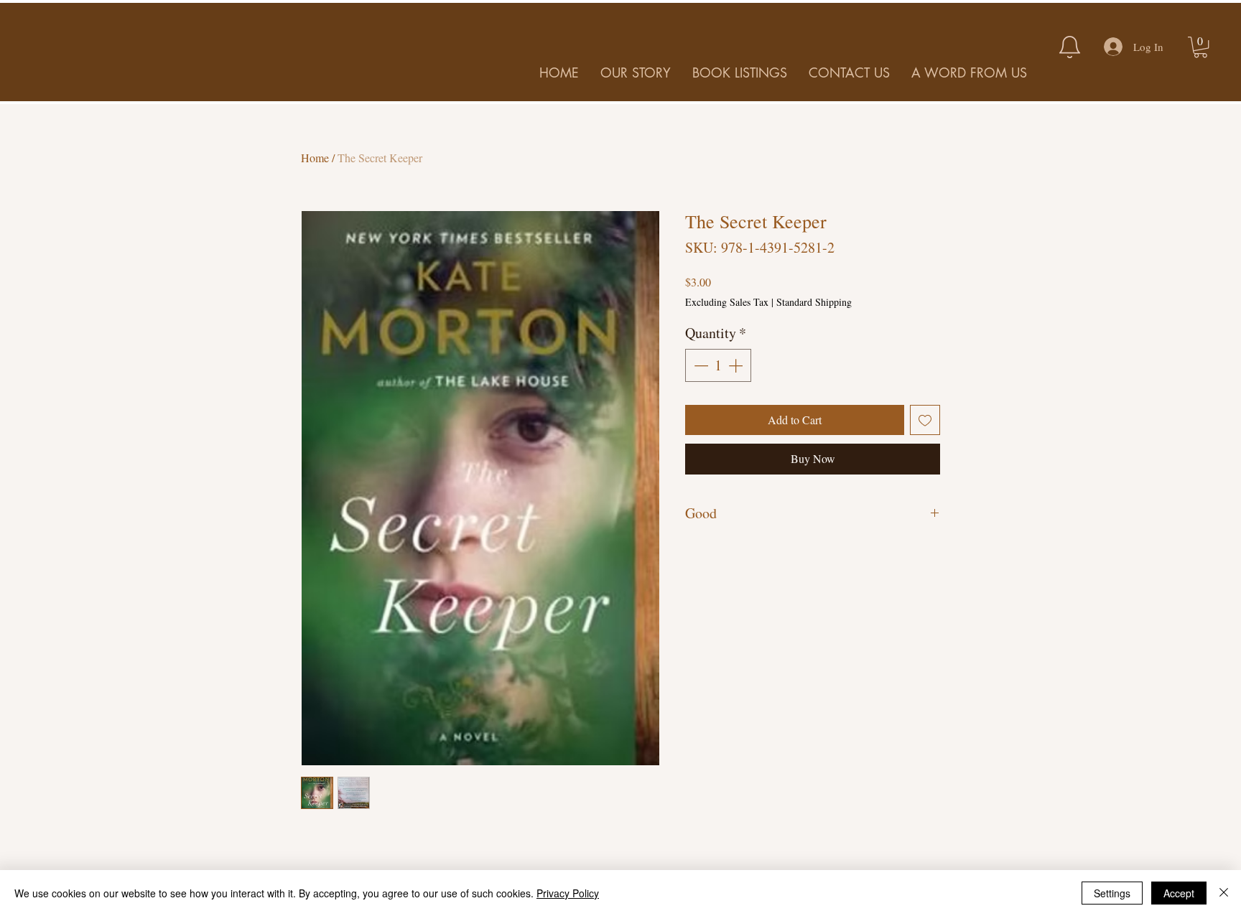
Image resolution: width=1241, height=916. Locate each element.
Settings (1112, 893)
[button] (1200, 47)
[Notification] (1069, 47)
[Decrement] (699, 365)
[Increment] (737, 365)
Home (315, 157)
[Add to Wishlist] (925, 420)
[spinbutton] (718, 365)
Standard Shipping (814, 302)
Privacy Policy (567, 893)
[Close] (1223, 893)
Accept (1178, 893)
